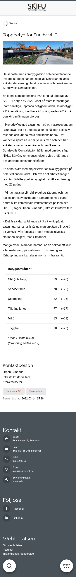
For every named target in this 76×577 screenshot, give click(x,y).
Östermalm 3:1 (14, 391)
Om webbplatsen (13, 545)
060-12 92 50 (19, 460)
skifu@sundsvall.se (23, 471)
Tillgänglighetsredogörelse (18, 553)
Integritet (8, 549)
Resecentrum (36, 391)
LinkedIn (18, 517)
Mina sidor (18, 481)
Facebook (18, 508)
